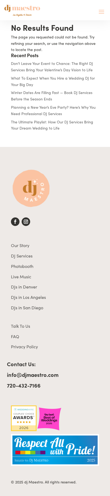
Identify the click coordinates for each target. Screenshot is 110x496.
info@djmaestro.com (32, 374)
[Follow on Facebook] (15, 221)
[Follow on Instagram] (26, 221)
